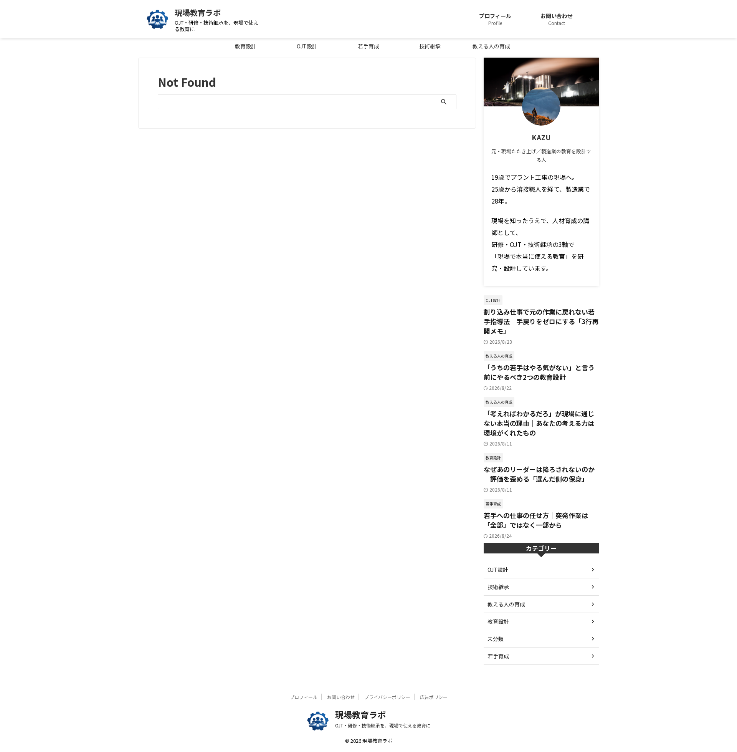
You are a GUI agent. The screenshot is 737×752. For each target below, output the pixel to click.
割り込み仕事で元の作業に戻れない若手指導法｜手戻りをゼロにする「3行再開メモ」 (541, 321)
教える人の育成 (491, 46)
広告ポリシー (434, 697)
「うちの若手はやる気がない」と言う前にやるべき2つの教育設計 (539, 372)
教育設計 (245, 46)
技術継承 (430, 46)
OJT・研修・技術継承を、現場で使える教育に (383, 725)
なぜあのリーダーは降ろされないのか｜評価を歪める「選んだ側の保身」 (539, 474)
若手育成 (368, 46)
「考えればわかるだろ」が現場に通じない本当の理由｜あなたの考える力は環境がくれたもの (539, 423)
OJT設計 (307, 46)
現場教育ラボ (198, 12)
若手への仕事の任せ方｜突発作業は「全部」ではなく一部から (536, 520)
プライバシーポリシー (387, 697)
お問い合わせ (341, 697)
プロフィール (303, 697)
